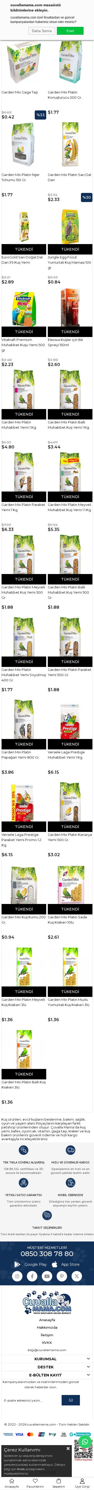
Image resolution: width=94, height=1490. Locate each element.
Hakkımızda (47, 1327)
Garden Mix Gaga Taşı (20, 92)
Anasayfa (47, 1320)
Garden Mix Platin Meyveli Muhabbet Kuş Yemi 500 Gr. (23, 592)
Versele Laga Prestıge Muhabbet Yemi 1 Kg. (66, 754)
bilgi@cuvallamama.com (47, 1350)
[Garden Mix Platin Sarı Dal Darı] (70, 144)
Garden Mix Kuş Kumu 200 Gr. (24, 919)
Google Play (36, 1264)
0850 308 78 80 (47, 1254)
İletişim (47, 1335)
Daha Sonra (42, 31)
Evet (70, 31)
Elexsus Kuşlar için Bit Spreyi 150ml (65, 342)
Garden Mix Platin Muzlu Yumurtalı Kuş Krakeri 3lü (68, 1002)
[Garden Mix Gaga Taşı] (24, 62)
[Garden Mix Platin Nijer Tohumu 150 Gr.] (24, 144)
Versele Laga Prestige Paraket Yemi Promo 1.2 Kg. (21, 839)
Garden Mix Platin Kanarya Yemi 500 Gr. (70, 837)
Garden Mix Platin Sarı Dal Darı (69, 177)
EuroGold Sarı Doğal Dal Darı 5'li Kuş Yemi (22, 259)
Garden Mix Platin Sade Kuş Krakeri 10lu (67, 919)
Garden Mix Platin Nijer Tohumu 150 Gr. (21, 177)
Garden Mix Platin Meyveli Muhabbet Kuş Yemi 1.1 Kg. (70, 507)
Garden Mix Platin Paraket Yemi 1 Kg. (23, 507)
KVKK (47, 1342)
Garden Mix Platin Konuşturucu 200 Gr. (65, 94)
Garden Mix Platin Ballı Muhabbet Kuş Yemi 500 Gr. (68, 592)
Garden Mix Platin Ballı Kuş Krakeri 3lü (24, 1084)
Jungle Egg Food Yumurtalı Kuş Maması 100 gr (69, 262)
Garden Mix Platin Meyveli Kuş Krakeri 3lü (23, 1002)
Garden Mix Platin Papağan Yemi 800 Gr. (21, 754)
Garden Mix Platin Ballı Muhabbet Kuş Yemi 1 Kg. (69, 424)
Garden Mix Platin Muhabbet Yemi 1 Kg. (19, 424)
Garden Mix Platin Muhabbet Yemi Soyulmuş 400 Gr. (24, 674)
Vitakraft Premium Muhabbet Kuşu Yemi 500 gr (23, 345)
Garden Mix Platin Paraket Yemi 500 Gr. (69, 672)
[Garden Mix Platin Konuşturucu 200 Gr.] (70, 62)
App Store (70, 1264)
